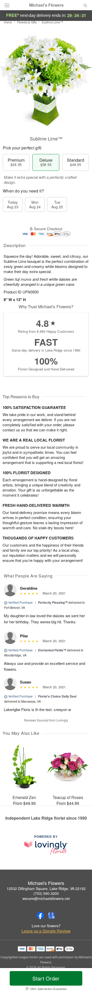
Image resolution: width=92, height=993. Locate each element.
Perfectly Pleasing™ (53, 602)
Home (8, 22)
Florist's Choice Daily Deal (57, 696)
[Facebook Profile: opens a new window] (40, 915)
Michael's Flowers (46, 5)
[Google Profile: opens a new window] (51, 915)
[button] (81, 981)
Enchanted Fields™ (52, 650)
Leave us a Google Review (46, 931)
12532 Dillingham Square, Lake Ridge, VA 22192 (46, 888)
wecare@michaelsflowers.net (46, 898)
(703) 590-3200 (46, 893)
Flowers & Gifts (27, 22)
